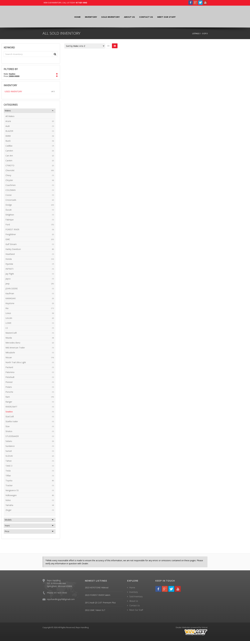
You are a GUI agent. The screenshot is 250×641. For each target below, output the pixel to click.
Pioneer (29, 382)
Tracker (29, 485)
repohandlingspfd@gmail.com (61, 599)
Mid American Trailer (29, 347)
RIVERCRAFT (29, 406)
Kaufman (29, 293)
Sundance (29, 446)
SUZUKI (29, 456)
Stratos (29, 431)
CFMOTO (29, 165)
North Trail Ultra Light (29, 362)
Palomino (29, 372)
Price (7, 531)
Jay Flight (29, 273)
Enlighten (29, 214)
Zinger (29, 510)
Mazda (29, 337)
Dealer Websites (183, 627)
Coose (29, 195)
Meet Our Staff (166, 17)
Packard (29, 367)
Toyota (29, 480)
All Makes (9, 116)
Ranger (29, 401)
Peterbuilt (29, 377)
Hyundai (29, 264)
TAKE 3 (29, 465)
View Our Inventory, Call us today (65, 2)
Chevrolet (29, 170)
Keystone (29, 303)
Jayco (29, 278)
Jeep (29, 283)
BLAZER (29, 131)
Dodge (29, 204)
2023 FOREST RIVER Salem (97, 595)
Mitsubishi (29, 352)
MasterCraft (29, 332)
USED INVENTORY (30, 91)
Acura (29, 121)
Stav (29, 426)
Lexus (29, 313)
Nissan (29, 357)
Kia (29, 308)
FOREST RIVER (29, 229)
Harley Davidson (29, 249)
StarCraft (29, 416)
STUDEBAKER (29, 436)
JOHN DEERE (29, 288)
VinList (204, 627)
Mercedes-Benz (29, 342)
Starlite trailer (29, 421)
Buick (29, 140)
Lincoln (29, 318)
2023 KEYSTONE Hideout (97, 587)
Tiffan (29, 475)
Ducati (29, 209)
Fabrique (29, 219)
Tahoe (29, 460)
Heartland (29, 254)
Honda (29, 259)
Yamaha (29, 505)
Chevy (29, 175)
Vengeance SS (29, 490)
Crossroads (29, 200)
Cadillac (29, 145)
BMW (29, 136)
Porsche (29, 392)
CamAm (29, 150)
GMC (29, 239)
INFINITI (29, 268)
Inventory (91, 17)
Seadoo (29, 411)
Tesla (29, 470)
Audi (29, 126)
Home (77, 17)
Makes (8, 110)
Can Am (29, 155)
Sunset (29, 451)
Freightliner (29, 234)
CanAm (29, 160)
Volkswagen (29, 495)
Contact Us (146, 17)
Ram (29, 396)
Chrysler (29, 180)
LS (29, 328)
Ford (29, 224)
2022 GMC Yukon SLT (95, 610)
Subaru (29, 441)
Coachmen (29, 185)
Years (7, 525)
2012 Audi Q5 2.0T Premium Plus (100, 602)
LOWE (29, 323)
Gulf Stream (29, 244)
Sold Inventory (110, 17)
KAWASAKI (29, 298)
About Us (129, 17)
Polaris (29, 387)
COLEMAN (29, 190)
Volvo (29, 500)
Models (8, 519)
